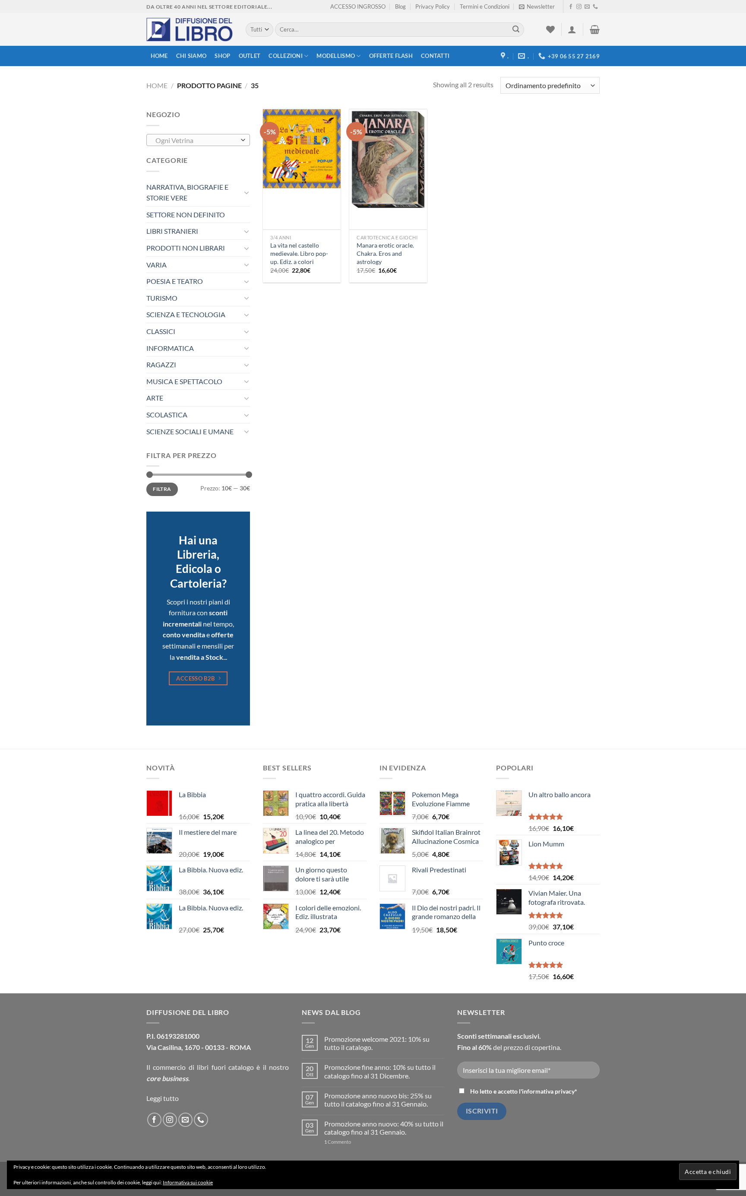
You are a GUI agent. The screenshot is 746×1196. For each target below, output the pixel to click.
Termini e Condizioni (484, 6)
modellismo (335, 55)
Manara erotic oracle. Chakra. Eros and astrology (385, 253)
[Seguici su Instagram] (579, 7)
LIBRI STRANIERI (172, 231)
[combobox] (198, 140)
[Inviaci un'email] (587, 7)
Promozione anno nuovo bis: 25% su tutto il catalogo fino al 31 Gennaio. (378, 1099)
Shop (222, 55)
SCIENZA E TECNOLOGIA (185, 314)
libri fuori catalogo (225, 1067)
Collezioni (286, 55)
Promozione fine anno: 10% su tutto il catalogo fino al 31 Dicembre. (380, 1071)
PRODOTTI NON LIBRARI (185, 248)
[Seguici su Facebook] (570, 7)
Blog (400, 6)
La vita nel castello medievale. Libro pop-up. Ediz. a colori (299, 253)
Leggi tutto (162, 1098)
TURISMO (161, 298)
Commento (337, 1142)
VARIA (156, 265)
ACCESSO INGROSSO (358, 6)
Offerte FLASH (391, 55)
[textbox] (196, 140)
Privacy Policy (432, 6)
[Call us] (595, 7)
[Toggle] (246, 192)
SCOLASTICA (166, 414)
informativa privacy (548, 1091)
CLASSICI (160, 331)
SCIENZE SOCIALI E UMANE (190, 431)
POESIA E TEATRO (174, 281)
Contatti (435, 55)
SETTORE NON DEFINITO (185, 214)
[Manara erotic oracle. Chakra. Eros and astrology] (388, 160)
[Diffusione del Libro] (189, 30)
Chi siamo (191, 55)
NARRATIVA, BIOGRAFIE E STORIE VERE (187, 192)
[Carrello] (595, 29)
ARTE (154, 398)
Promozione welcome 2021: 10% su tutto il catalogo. (377, 1043)
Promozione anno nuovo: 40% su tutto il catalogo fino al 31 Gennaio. (383, 1128)
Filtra (162, 489)
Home (159, 55)
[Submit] (516, 29)
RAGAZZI (161, 364)
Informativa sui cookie (188, 1182)
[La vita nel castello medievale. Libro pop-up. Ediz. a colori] (302, 148)
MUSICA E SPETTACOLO (184, 381)
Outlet (250, 55)
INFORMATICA (170, 348)
